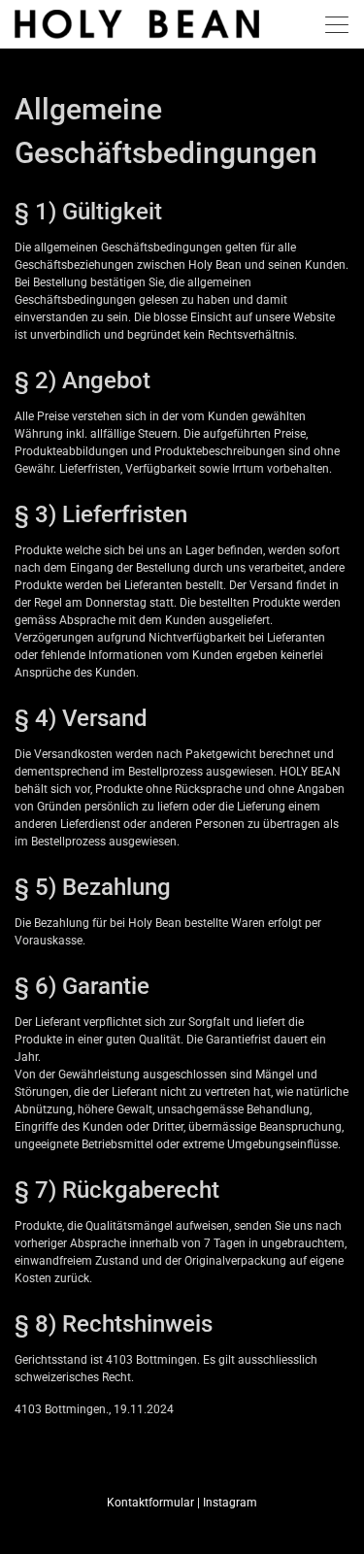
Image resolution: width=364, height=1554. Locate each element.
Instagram (230, 1502)
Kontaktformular (150, 1502)
